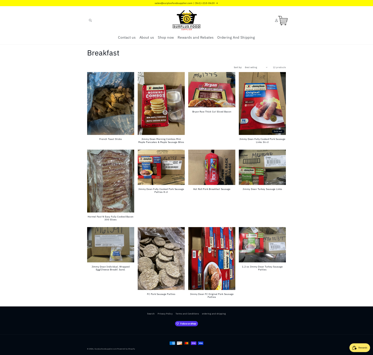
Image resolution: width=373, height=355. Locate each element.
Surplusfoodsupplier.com (106, 349)
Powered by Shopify (126, 349)
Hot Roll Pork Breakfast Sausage (212, 189)
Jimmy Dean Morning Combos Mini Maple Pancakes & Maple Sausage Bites (161, 140)
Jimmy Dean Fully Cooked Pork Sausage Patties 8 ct (161, 190)
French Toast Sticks (110, 139)
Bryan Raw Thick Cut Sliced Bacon (211, 111)
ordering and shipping (214, 313)
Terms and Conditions (187, 313)
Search (151, 313)
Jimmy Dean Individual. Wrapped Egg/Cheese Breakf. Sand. (111, 268)
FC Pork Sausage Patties (161, 294)
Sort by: (238, 67)
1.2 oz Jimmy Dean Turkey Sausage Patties (262, 268)
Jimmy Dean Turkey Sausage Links (262, 189)
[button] (90, 20)
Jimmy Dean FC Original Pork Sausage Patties (212, 295)
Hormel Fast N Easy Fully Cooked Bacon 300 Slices (110, 218)
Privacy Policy (165, 313)
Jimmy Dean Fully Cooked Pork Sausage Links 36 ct (262, 140)
